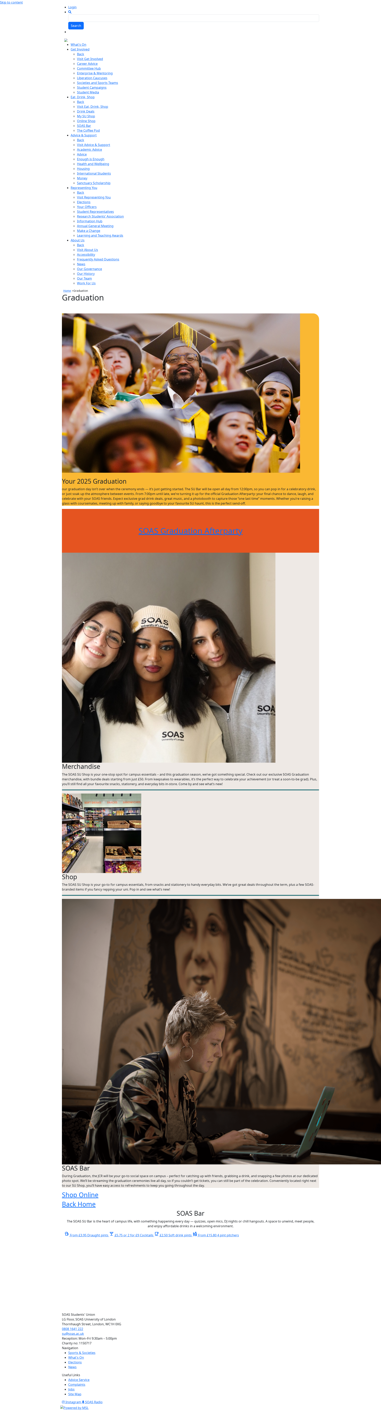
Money (82, 178)
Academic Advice (89, 149)
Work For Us (86, 283)
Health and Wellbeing (93, 164)
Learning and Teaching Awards (100, 235)
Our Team (84, 278)
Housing (83, 168)
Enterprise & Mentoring (95, 73)
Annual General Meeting (95, 226)
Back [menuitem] (80, 54)
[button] (69, 12)
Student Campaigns (92, 87)
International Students (94, 173)
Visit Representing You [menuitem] (94, 197)
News (81, 264)
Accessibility (86, 254)
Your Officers (87, 207)
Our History (86, 273)
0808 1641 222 (72, 1329)
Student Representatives (95, 211)
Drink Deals (85, 111)
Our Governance (89, 269)
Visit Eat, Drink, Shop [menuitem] (92, 106)
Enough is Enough (90, 159)
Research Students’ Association (100, 216)
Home (67, 291)
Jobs (71, 1389)
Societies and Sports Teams (97, 83)
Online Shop (86, 121)
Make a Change (88, 231)
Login (72, 7)
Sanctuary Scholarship (94, 183)
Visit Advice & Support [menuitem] (93, 145)
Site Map (74, 1394)
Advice (82, 154)
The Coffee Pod (88, 130)
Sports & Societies (81, 1353)
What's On (76, 1357)
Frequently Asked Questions (98, 259)
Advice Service (78, 1380)
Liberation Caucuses (92, 78)
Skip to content (11, 2)
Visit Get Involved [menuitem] (90, 59)
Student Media (88, 92)
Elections (83, 202)
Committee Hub (89, 68)
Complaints (76, 1384)
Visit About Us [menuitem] (87, 250)
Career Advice (87, 63)
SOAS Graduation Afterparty (190, 530)
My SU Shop (86, 116)
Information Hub (89, 221)
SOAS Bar (84, 125)
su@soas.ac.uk (73, 1333)
